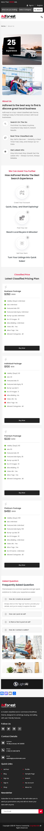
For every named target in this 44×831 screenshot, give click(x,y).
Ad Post (6, 769)
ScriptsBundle (34, 826)
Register (40, 5)
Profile (27, 769)
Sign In (6, 783)
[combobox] (25, 10)
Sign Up (6, 778)
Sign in (31, 5)
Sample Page (30, 774)
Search (39, 10)
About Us (28, 787)
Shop (5, 787)
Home (3, 26)
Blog (5, 774)
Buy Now (22, 348)
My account (29, 783)
